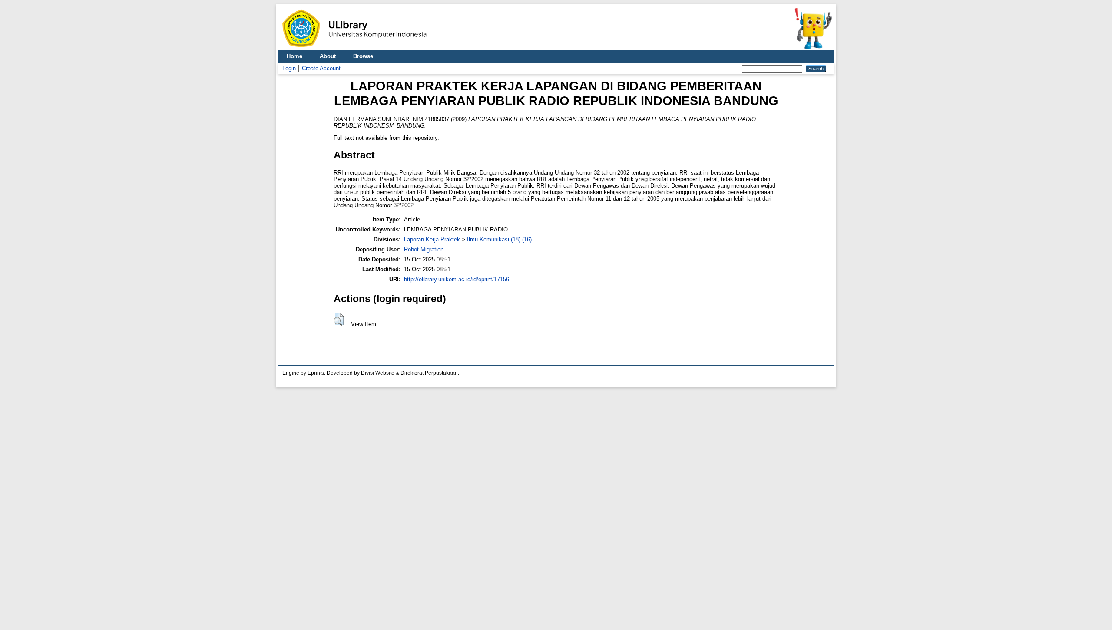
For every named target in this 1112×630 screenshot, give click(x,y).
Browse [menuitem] (363, 56)
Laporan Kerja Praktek (432, 239)
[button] (339, 319)
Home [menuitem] (294, 56)
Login (289, 68)
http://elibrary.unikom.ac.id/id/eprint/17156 (456, 279)
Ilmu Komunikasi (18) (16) (499, 239)
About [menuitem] (328, 56)
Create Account (321, 68)
